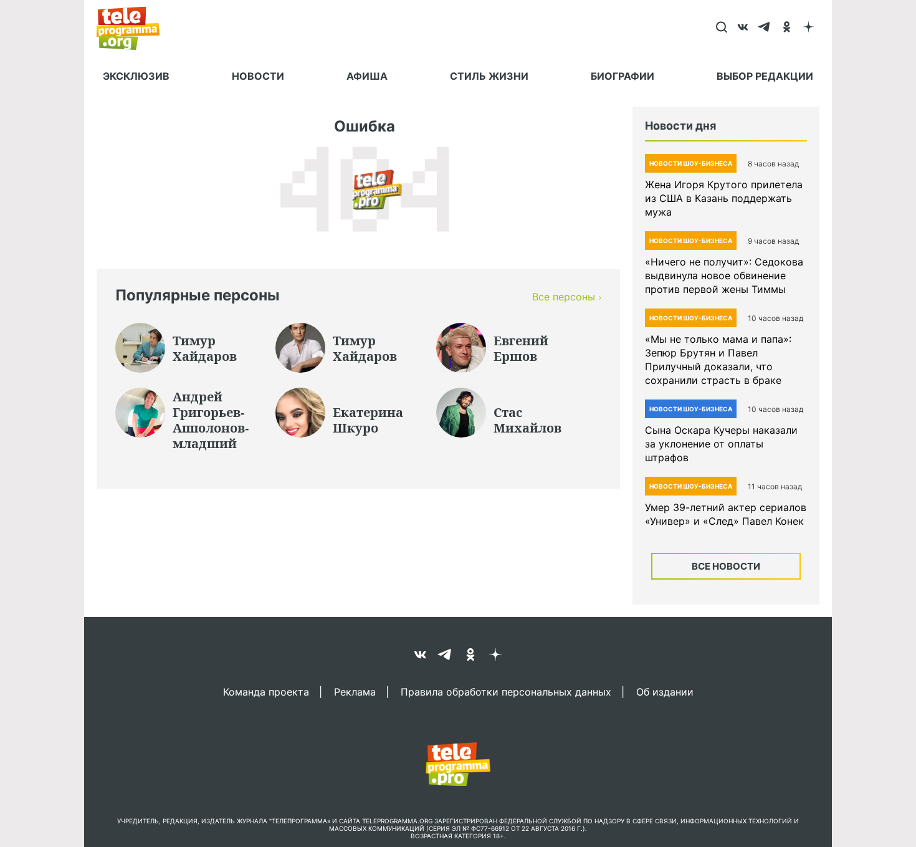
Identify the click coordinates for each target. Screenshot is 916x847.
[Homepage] (134, 28)
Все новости (726, 566)
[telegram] (765, 28)
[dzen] (808, 28)
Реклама (355, 691)
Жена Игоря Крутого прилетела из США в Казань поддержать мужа (724, 198)
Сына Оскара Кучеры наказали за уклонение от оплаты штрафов (721, 444)
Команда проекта (266, 691)
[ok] (787, 28)
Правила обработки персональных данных (506, 691)
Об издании (665, 691)
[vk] (743, 28)
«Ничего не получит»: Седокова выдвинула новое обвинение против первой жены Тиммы (724, 275)
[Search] (721, 28)
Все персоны (563, 296)
